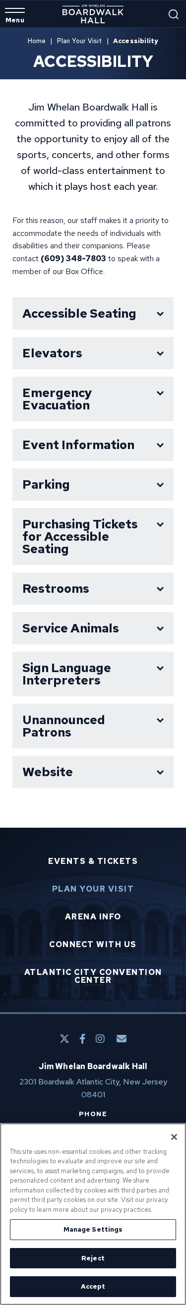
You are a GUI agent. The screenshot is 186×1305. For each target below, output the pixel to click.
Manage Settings (93, 1229)
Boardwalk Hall (93, 13)
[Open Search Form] (174, 14)
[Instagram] (100, 1039)
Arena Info (93, 917)
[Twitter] (64, 1039)
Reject (93, 1258)
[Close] (174, 1137)
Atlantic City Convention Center (93, 976)
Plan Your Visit (79, 41)
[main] (93, 428)
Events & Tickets (93, 861)
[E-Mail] (121, 1039)
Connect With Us (93, 945)
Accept (93, 1286)
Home (37, 41)
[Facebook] (82, 1039)
